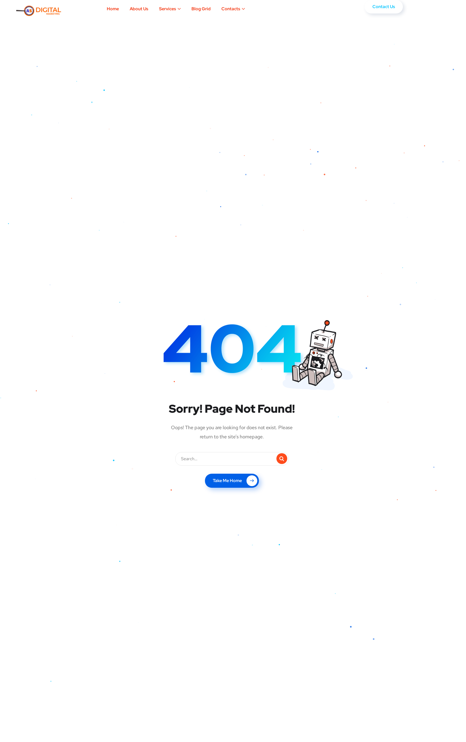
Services (167, 9)
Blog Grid (201, 9)
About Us (139, 9)
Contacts (230, 9)
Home (113, 9)
